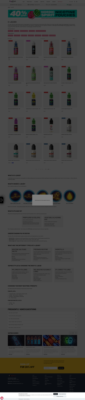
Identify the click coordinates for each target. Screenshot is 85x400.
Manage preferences (60, 396)
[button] (1, 398)
